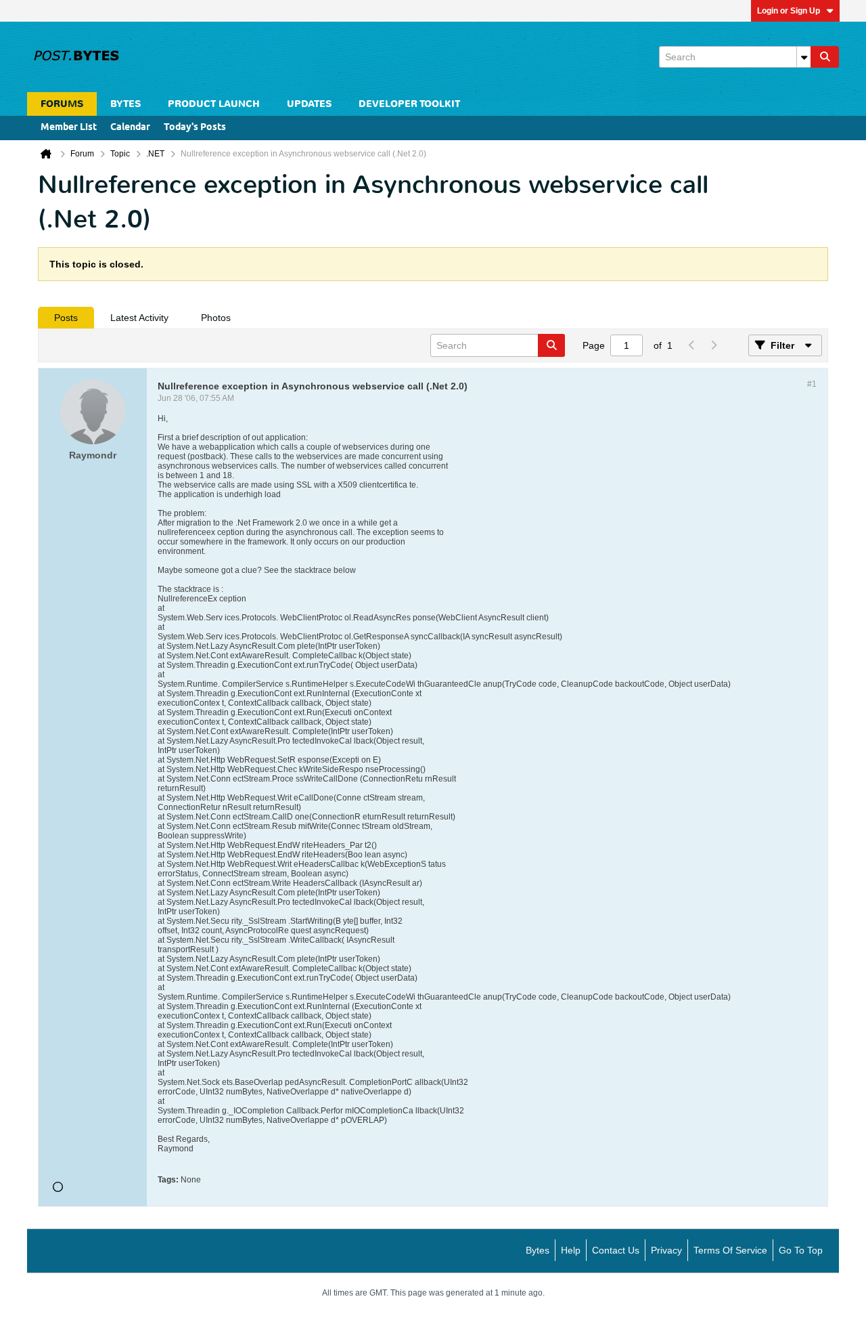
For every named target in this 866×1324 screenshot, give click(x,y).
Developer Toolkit (409, 104)
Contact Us (615, 1250)
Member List (69, 127)
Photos (216, 317)
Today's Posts (195, 127)
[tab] (66, 317)
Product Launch (214, 104)
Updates (309, 104)
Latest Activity (139, 317)
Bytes (537, 1250)
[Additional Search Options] (803, 57)
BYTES (125, 104)
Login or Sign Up (788, 11)
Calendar (130, 127)
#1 (812, 384)
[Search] (825, 57)
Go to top (801, 1250)
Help (570, 1250)
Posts (66, 317)
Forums (62, 104)
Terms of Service (730, 1250)
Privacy (666, 1250)
